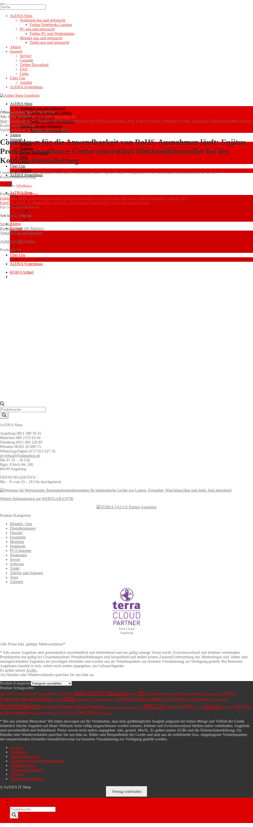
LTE (192, 699)
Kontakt (16, 747)
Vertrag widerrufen (126, 791)
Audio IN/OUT (90, 693)
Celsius (133, 693)
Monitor (201, 699)
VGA (200, 707)
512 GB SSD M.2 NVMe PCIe (55, 693)
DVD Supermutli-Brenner (190, 693)
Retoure (67, 706)
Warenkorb (20, 821)
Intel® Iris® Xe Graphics (139, 698)
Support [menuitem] (16, 51)
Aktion (15, 135)
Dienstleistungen (23, 528)
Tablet (15, 568)
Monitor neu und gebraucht (41, 126)
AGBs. (31, 670)
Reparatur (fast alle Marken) (22, 228)
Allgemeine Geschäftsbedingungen (37, 761)
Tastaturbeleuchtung (123, 707)
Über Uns (17, 166)
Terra (14, 577)
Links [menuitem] (24, 73)
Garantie (26, 237)
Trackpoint (173, 707)
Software (17, 564)
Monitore (17, 542)
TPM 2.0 (153, 706)
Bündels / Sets (21, 524)
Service (6, 224)
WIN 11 (227, 707)
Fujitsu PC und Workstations (52, 210)
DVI (208, 693)
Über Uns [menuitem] (17, 78)
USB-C (189, 706)
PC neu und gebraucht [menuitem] (37, 29)
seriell (108, 707)
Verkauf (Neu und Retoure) (21, 233)
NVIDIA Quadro (218, 699)
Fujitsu (44, 698)
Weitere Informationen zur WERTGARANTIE (37, 498)
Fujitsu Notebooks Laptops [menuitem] (51, 25)
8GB (2, 693)
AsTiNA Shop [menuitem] (21, 16)
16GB (9, 693)
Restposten (18, 555)
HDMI (69, 698)
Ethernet (229, 693)
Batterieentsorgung (24, 756)
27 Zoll (18, 693)
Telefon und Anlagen (26, 573)
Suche (15, 804)
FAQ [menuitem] (24, 69)
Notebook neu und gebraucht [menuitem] (42, 20)
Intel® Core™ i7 (105, 699)
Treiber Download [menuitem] (34, 65)
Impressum (18, 752)
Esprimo (217, 693)
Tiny (139, 707)
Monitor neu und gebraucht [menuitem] (41, 38)
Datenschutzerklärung (27, 779)
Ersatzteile (18, 537)
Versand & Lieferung (26, 770)
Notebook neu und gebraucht (42, 108)
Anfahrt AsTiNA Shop (17, 241)
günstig (57, 699)
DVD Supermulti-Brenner (160, 693)
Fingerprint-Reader (18, 698)
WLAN (72, 712)
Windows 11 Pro (55, 713)
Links (24, 250)
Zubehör (16, 582)
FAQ (24, 246)
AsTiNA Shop (21, 104)
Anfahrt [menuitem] (26, 82)
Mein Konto (19, 800)
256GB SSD (30, 693)
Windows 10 (38, 713)
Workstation (105, 713)
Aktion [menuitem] (15, 47)
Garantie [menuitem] (26, 60)
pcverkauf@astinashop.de (54, 117)
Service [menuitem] (25, 56)
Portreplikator (20, 705)
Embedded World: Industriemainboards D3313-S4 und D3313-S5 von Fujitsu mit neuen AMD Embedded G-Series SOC (94, 198)
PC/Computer (20, 550)
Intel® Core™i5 (86, 699)
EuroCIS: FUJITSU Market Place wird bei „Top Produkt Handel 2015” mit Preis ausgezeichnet (74, 203)
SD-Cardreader (89, 706)
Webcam (213, 706)
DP (141, 693)
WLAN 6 (88, 712)
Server (15, 559)
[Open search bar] (2, 404)
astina (65, 130)
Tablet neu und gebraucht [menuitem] (49, 42)
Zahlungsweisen (22, 765)
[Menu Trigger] (2, 3)
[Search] (4, 415)
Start (3, 121)
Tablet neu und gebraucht (49, 219)
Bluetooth (117, 693)
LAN (168, 699)
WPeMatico (24, 186)
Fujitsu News (20, 121)
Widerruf (17, 774)
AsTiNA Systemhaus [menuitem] (26, 87)
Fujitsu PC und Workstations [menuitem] (52, 33)
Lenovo (181, 698)
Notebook (17, 546)
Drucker (16, 533)
